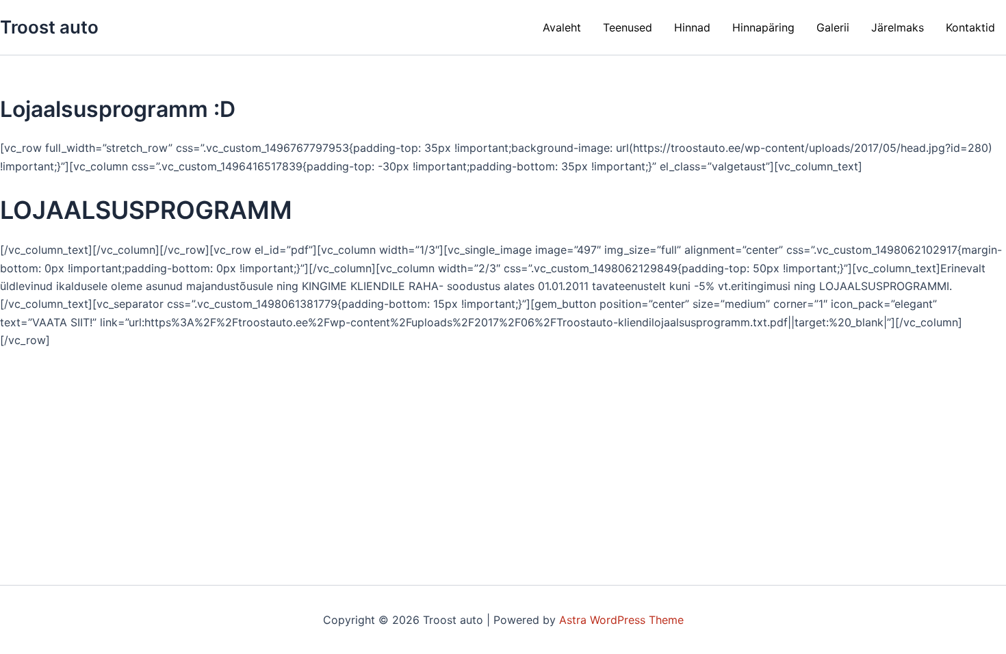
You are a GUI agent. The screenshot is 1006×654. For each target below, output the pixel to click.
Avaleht (562, 27)
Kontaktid (970, 27)
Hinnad (692, 27)
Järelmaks (897, 27)
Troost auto (49, 27)
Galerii (832, 27)
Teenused (627, 27)
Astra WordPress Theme (621, 620)
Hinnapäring (763, 27)
